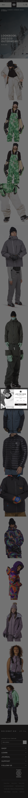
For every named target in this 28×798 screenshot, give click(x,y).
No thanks (21, 406)
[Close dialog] (26, 390)
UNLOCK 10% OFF (21, 404)
